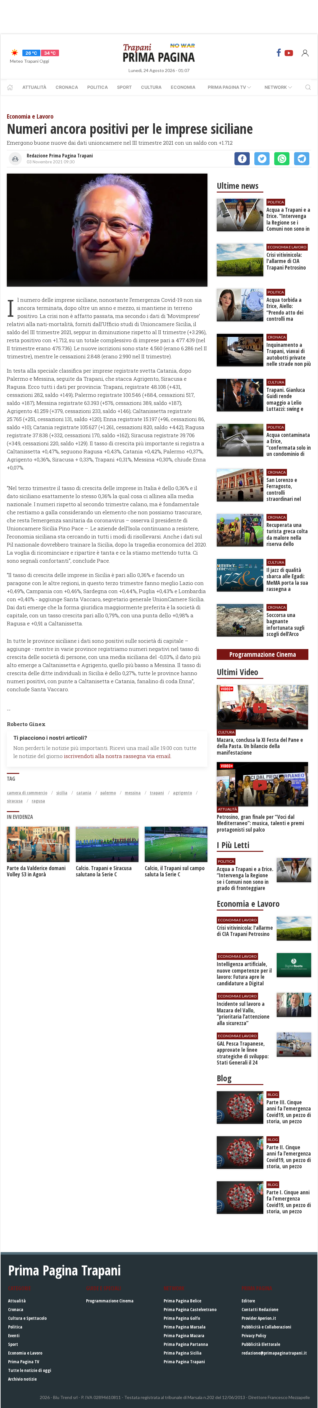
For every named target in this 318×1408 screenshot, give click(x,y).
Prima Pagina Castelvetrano (190, 1309)
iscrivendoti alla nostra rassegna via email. (117, 756)
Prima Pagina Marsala (185, 1327)
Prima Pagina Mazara (184, 1335)
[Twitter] (262, 158)
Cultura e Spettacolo (27, 1318)
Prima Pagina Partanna (186, 1344)
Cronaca (67, 87)
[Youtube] (288, 52)
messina (133, 793)
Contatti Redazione (260, 1309)
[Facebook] (279, 52)
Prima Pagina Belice (182, 1301)
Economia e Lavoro (25, 1353)
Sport (124, 87)
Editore (248, 1301)
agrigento (182, 793)
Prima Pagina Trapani (184, 1362)
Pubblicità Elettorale (261, 1344)
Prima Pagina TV (23, 1362)
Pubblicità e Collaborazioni (266, 1327)
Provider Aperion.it (259, 1318)
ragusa (38, 801)
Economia (183, 87)
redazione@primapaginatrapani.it (274, 1353)
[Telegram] (301, 158)
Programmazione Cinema (110, 1301)
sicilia (61, 793)
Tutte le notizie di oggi (29, 1370)
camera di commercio (27, 793)
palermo (108, 793)
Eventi (14, 1335)
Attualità (34, 87)
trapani (157, 793)
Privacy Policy (254, 1335)
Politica (97, 87)
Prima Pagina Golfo (182, 1318)
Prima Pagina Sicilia (183, 1353)
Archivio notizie (22, 1379)
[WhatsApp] (281, 158)
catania (83, 793)
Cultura (151, 87)
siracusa (15, 801)
